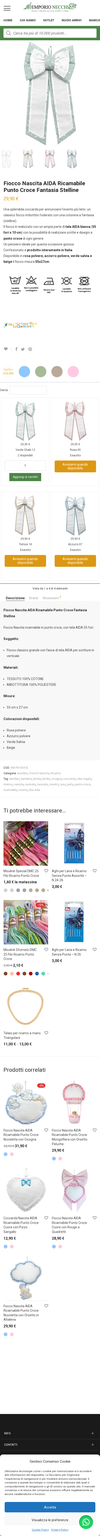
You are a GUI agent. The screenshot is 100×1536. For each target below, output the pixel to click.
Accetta (50, 1507)
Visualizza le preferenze (50, 1520)
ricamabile (10, 790)
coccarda (69, 779)
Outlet (48, 20)
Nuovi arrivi (72, 20)
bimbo (46, 779)
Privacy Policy (59, 1529)
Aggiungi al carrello (25, 477)
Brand (33, 598)
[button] (86, 1522)
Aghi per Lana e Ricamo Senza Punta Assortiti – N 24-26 (69, 875)
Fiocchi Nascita (39, 773)
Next (95, 93)
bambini (15, 779)
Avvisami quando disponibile (75, 466)
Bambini (22, 773)
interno (8, 784)
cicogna (56, 779)
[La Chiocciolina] (20, 324)
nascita (19, 784)
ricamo (22, 790)
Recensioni (52, 598)
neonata (30, 784)
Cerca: (4, 390)
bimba (37, 779)
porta (70, 784)
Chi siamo (28, 20)
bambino (26, 779)
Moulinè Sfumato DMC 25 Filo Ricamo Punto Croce (20, 954)
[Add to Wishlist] (7, 349)
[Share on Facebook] (16, 349)
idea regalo (84, 779)
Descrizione (15, 598)
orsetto (54, 784)
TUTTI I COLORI (8, 371)
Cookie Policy (40, 1529)
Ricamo (56, 773)
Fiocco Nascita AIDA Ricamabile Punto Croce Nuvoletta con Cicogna (21, 1134)
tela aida (34, 790)
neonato (42, 784)
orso (63, 784)
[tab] (15, 598)
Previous (4, 93)
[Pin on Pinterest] (30, 349)
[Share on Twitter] (23, 349)
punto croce (82, 784)
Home (7, 20)
